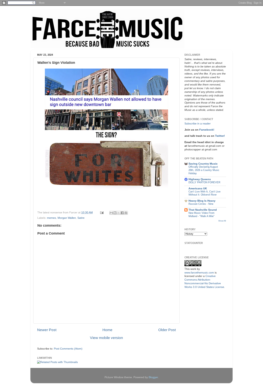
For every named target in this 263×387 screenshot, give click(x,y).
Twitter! (220, 135)
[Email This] (111, 213)
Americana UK (197, 188)
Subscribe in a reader (197, 123)
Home (107, 330)
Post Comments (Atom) (68, 348)
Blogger (153, 377)
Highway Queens (199, 179)
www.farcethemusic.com (199, 272)
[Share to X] (119, 213)
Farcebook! (206, 129)
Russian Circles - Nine (200, 203)
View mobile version (106, 338)
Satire (81, 217)
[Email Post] (101, 212)
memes (51, 217)
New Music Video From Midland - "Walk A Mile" (201, 214)
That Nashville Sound (202, 209)
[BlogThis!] (115, 213)
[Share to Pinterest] (126, 213)
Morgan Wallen (67, 217)
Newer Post (46, 330)
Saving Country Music (203, 163)
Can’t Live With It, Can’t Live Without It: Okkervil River (204, 193)
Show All (222, 221)
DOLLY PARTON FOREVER (204, 182)
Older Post (167, 330)
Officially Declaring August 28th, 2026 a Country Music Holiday (203, 170)
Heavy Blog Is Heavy (201, 200)
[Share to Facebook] (122, 213)
